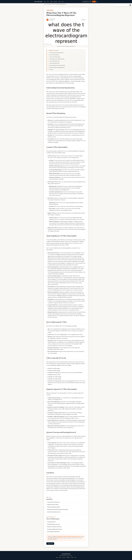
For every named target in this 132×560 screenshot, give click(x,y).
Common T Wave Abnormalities (54, 56)
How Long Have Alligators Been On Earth (54, 529)
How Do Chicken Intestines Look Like (53, 511)
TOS (62, 1)
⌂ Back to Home (50, 543)
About (48, 1)
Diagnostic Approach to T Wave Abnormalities (57, 65)
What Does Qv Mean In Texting (52, 504)
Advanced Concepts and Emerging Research (56, 67)
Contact (51, 1)
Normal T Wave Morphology (54, 54)
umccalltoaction (38, 1)
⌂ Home (94, 1)
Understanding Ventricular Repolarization (56, 52)
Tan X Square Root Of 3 (51, 521)
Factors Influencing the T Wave (54, 61)
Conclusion (51, 69)
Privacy (59, 1)
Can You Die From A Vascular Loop (53, 502)
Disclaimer (55, 1)
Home (45, 1)
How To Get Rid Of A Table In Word (53, 531)
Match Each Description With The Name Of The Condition (57, 509)
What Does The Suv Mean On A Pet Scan (54, 526)
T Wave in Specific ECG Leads (54, 63)
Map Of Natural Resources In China (53, 524)
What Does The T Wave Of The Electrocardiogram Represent (69, 536)
